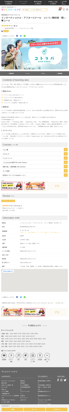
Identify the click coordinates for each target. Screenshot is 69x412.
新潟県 (7, 338)
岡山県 (18, 344)
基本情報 (60, 73)
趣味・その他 (47, 360)
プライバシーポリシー (25, 392)
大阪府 (15, 341)
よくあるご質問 (5, 402)
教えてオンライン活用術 (44, 404)
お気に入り (57, 409)
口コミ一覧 (4, 387)
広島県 (22, 344)
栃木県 (11, 336)
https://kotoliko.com (25, 262)
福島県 (36, 333)
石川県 (15, 338)
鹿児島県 (35, 346)
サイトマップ (23, 397)
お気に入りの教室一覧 (7, 385)
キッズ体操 (6, 171)
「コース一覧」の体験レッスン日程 (45, 232)
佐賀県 (14, 346)
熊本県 (22, 346)
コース (28, 73)
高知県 (43, 344)
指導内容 (11, 73)
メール (35, 409)
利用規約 (22, 383)
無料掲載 (8, 2)
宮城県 (24, 333)
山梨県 (23, 338)
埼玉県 (19, 336)
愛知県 (40, 338)
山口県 (27, 344)
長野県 (27, 338)
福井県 (19, 338)
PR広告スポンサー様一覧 (8, 400)
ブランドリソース (42, 402)
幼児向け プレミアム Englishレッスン (14, 175)
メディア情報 (4, 391)
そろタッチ (6, 154)
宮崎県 (31, 346)
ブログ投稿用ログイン (64, 2)
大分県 (27, 346)
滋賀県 (7, 341)
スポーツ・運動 (11, 360)
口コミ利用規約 (24, 385)
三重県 (44, 338)
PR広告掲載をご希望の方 (44, 385)
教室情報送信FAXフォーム (44, 396)
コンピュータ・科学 (32, 360)
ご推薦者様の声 (5, 393)
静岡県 (35, 338)
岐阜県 (31, 338)
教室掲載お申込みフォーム (44, 392)
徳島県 (31, 344)
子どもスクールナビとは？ (8, 381)
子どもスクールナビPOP (44, 400)
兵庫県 (19, 341)
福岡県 (10, 346)
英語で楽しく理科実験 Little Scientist (14, 166)
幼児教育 (40, 359)
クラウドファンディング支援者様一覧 (10, 396)
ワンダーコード (7, 158)
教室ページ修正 (54, 2)
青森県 (15, 333)
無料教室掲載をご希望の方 (44, 382)
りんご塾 (5, 149)
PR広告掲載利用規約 (25, 388)
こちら (54, 303)
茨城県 (7, 336)
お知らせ (3, 389)
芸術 (26, 359)
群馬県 (15, 336)
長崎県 (18, 346)
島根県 (14, 344)
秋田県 (28, 333)
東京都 (27, 336)
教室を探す (4, 383)
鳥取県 (10, 344)
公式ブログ (23, 400)
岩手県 (19, 333)
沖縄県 (40, 346)
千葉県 (23, 336)
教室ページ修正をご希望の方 (44, 388)
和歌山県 (28, 341)
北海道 (11, 333)
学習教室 (4, 359)
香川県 (35, 344)
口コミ (43, 73)
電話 (13, 409)
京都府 (11, 341)
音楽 (18, 359)
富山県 (11, 338)
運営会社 (22, 381)
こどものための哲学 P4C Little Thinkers (15, 162)
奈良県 (23, 341)
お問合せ (22, 395)
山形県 (32, 333)
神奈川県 (32, 336)
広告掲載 (38, 2)
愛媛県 (39, 344)
